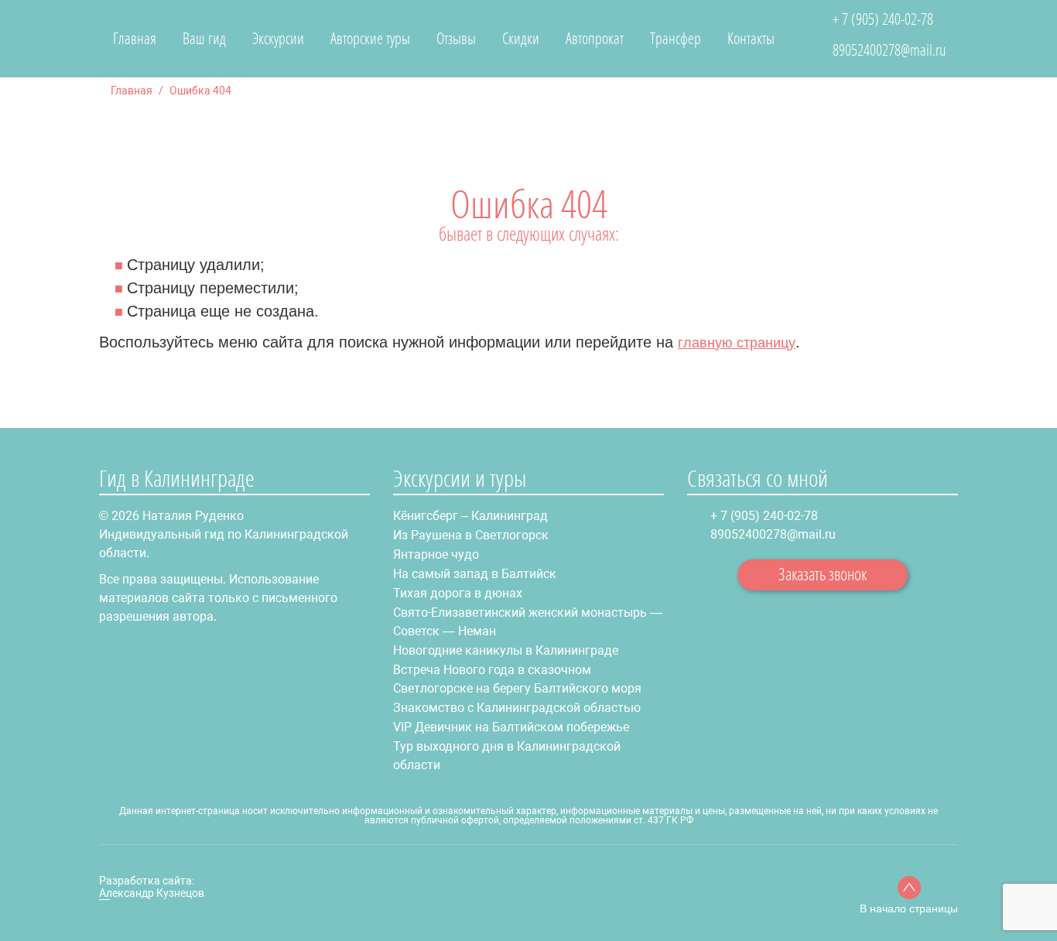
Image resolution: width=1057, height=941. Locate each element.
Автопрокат (595, 38)
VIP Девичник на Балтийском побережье (511, 727)
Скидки (520, 38)
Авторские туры (370, 38)
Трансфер (675, 38)
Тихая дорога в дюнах (457, 593)
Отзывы (456, 38)
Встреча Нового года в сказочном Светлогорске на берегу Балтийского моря (517, 679)
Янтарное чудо (436, 554)
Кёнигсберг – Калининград (470, 515)
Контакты (751, 38)
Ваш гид (204, 38)
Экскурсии (278, 38)
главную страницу (736, 343)
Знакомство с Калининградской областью (517, 707)
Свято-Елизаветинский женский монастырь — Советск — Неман (527, 621)
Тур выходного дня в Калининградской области (507, 755)
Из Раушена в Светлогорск (471, 535)
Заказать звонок (822, 573)
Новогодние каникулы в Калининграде (505, 650)
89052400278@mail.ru (889, 50)
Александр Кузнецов (151, 893)
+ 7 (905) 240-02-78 (883, 19)
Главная (134, 38)
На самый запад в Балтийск (474, 573)
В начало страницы (909, 908)
